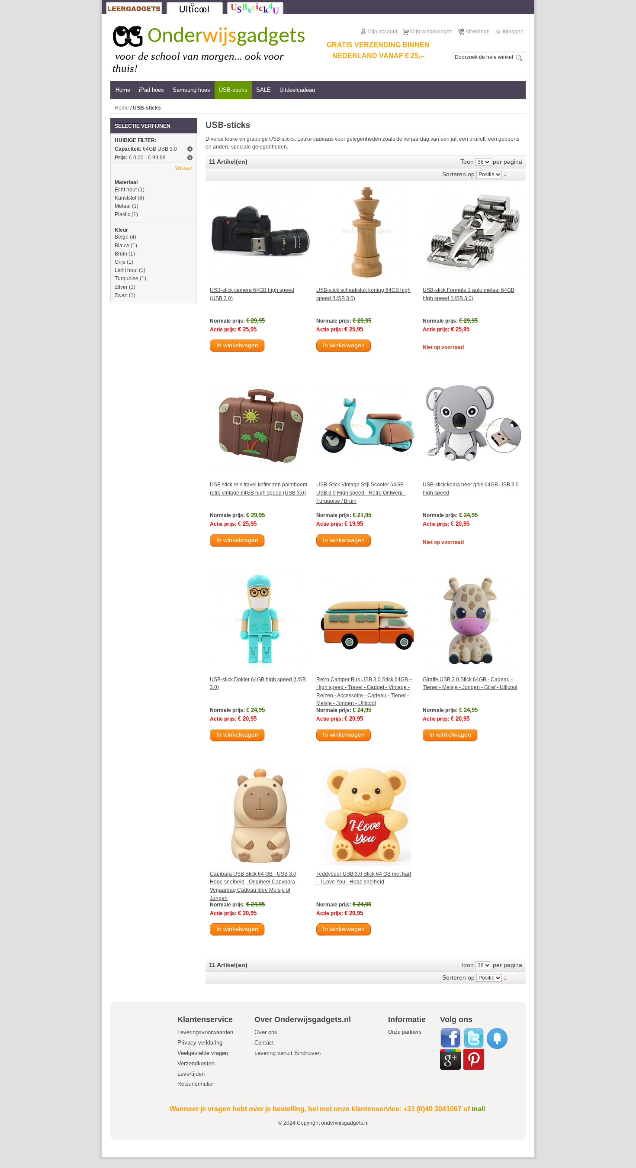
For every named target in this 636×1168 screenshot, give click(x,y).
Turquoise (126, 278)
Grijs (120, 262)
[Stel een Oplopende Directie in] (505, 174)
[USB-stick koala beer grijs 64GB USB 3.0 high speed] (473, 425)
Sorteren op (458, 174)
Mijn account (382, 32)
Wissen (184, 168)
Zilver (121, 287)
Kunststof (125, 198)
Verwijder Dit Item (190, 149)
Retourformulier (195, 1084)
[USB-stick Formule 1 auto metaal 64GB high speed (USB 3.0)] (473, 231)
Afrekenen (478, 32)
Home (122, 108)
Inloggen (513, 32)
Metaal (123, 206)
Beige (121, 237)
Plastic (122, 214)
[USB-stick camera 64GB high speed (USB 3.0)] (260, 231)
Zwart (121, 295)
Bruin (121, 254)
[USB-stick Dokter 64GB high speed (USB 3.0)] (260, 620)
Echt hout (126, 190)
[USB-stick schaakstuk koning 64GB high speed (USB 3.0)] (367, 231)
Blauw (122, 246)
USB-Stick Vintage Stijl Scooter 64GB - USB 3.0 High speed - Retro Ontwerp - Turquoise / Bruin (361, 493)
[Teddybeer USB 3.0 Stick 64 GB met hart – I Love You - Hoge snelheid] (367, 815)
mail (478, 1109)
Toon (467, 161)
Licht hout (126, 270)
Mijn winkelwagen (431, 32)
